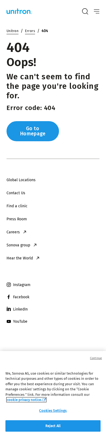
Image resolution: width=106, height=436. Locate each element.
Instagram (21, 285)
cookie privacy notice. (24, 400)
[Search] (85, 11)
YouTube (20, 321)
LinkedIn (20, 309)
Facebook (21, 297)
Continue (96, 358)
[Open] (96, 11)
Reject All (53, 426)
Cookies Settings (53, 411)
